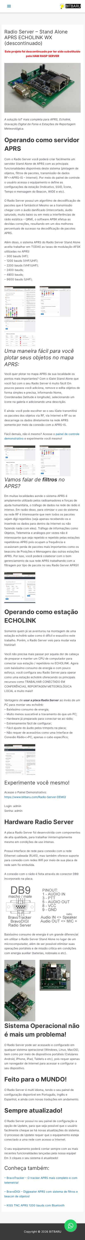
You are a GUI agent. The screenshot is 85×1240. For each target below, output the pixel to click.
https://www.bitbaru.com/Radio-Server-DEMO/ (35, 797)
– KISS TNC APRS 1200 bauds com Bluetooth (34, 1205)
